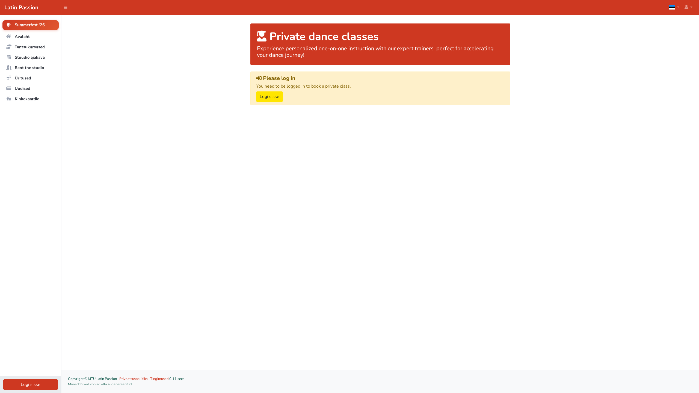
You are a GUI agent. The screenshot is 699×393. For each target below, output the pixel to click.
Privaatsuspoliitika (133, 378)
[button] (688, 7)
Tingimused (159, 378)
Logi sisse (30, 385)
